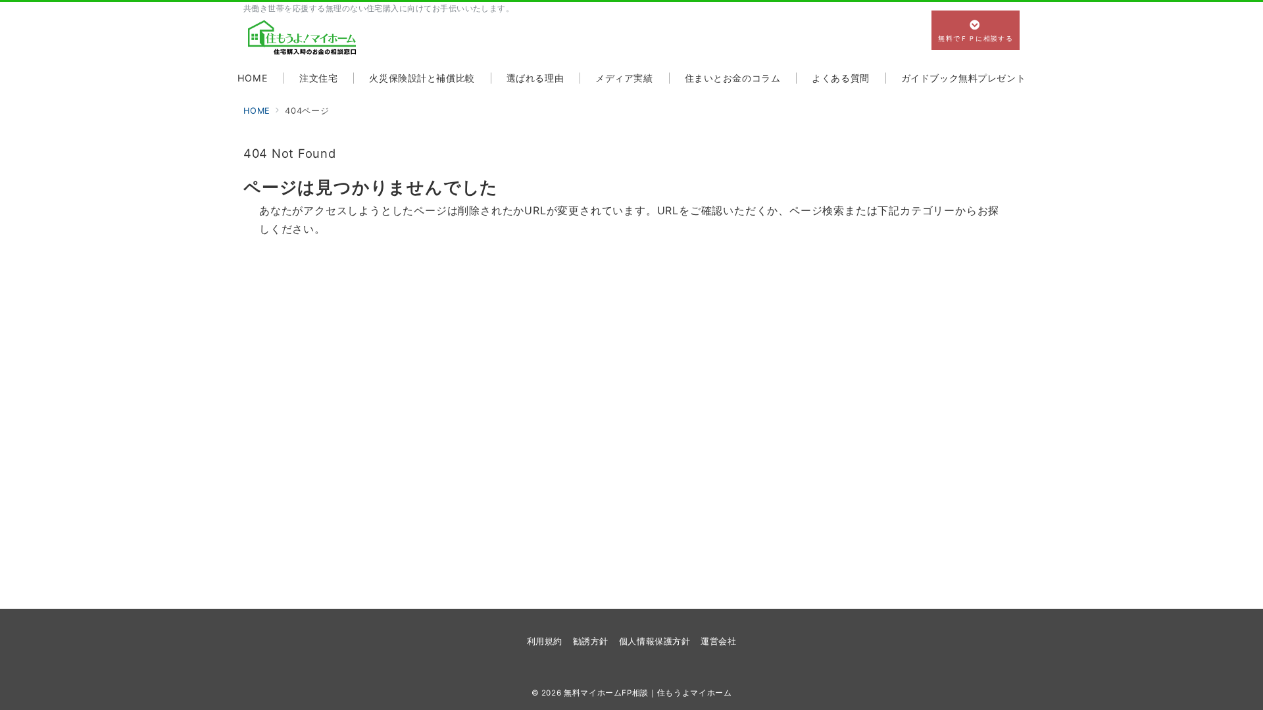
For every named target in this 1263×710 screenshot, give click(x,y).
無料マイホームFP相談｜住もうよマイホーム (647, 693)
